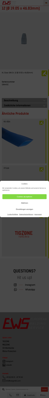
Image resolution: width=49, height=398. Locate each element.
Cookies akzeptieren (24, 197)
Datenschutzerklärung (26, 214)
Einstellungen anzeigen (24, 209)
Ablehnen (24, 203)
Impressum (38, 214)
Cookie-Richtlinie (12, 214)
